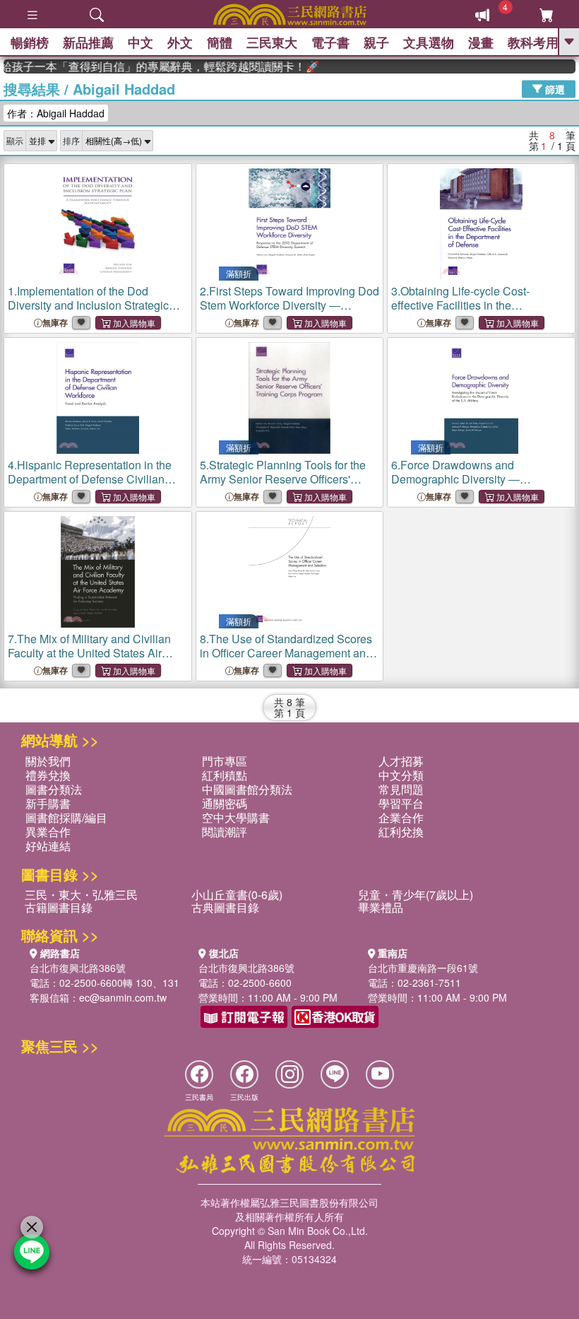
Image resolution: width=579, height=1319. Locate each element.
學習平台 (401, 803)
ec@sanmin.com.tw (123, 997)
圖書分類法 (53, 789)
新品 (88, 42)
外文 (180, 42)
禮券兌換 (48, 775)
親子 (376, 42)
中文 (140, 42)
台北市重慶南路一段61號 (423, 968)
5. (283, 479)
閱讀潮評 (224, 831)
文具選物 (428, 42)
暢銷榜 (30, 42)
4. (90, 486)
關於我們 (48, 761)
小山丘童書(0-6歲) (236, 894)
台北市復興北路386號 (78, 968)
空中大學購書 (236, 817)
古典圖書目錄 (225, 907)
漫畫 (481, 42)
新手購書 (48, 803)
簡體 (219, 42)
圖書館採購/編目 (66, 817)
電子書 (330, 42)
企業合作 (401, 817)
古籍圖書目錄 (58, 907)
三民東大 (271, 42)
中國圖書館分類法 (247, 789)
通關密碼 (224, 803)
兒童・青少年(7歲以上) (415, 894)
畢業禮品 (380, 907)
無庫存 (55, 323)
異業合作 (48, 831)
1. (90, 312)
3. (460, 305)
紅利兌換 (401, 831)
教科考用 (533, 42)
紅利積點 (224, 775)
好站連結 (48, 846)
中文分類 (401, 775)
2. (289, 312)
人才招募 (401, 761)
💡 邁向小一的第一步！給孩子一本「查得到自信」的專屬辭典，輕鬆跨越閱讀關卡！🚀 (153, 66)
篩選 (553, 88)
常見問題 (401, 789)
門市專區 (224, 761)
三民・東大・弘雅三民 (81, 894)
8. (286, 653)
